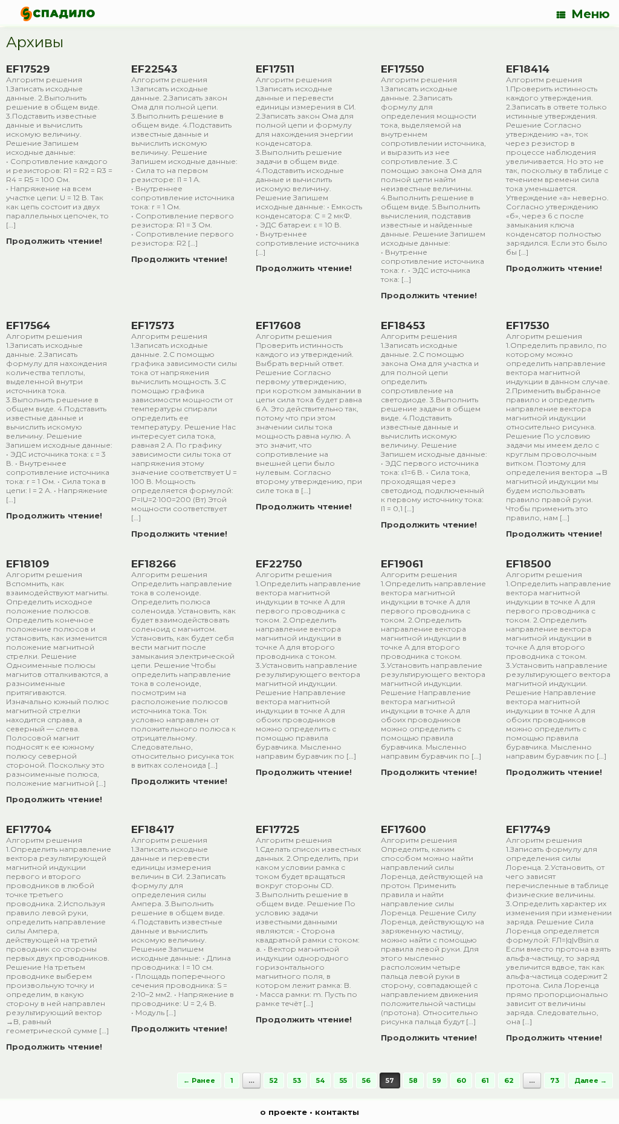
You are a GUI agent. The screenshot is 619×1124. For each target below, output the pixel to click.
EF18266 (153, 564)
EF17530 (527, 325)
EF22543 (154, 69)
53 (297, 1080)
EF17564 (28, 325)
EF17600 (403, 829)
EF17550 (402, 69)
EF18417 (152, 829)
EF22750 (279, 564)
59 (437, 1080)
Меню (590, 14)
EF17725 (277, 829)
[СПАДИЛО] (57, 13)
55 (343, 1080)
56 (366, 1080)
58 (413, 1080)
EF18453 (403, 325)
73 (554, 1080)
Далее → (590, 1080)
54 (320, 1080)
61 (485, 1080)
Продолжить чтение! (55, 241)
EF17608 (278, 325)
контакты (337, 1112)
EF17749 (528, 829)
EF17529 (28, 69)
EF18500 (528, 564)
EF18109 (27, 564)
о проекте (283, 1112)
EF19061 (402, 564)
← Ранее (199, 1080)
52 (274, 1080)
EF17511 (275, 69)
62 (509, 1080)
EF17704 (28, 829)
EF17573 (152, 325)
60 (461, 1080)
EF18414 (527, 69)
